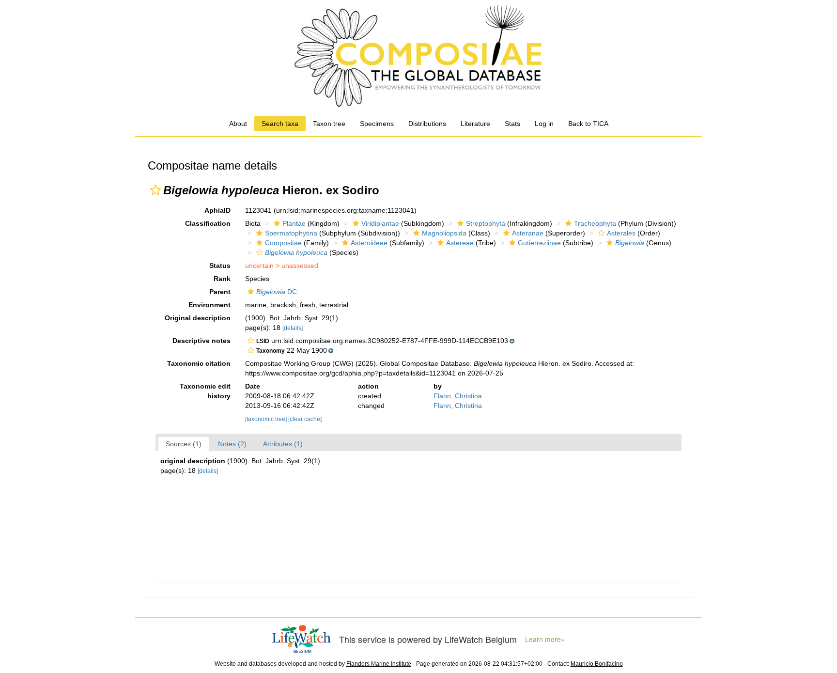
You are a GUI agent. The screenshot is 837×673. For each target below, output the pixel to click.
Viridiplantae (380, 223)
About (238, 123)
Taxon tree (329, 123)
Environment (209, 305)
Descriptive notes (201, 340)
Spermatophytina (291, 233)
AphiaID (217, 210)
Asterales (621, 233)
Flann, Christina (458, 396)
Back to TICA (588, 123)
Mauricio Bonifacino (597, 663)
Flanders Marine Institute (378, 663)
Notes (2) (232, 444)
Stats (512, 123)
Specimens (377, 123)
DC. (277, 292)
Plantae (294, 223)
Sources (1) (184, 444)
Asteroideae (369, 243)
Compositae (283, 243)
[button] (155, 190)
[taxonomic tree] (266, 419)
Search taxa (280, 123)
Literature (475, 123)
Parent (220, 292)
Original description (198, 318)
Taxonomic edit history (205, 391)
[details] (292, 328)
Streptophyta (485, 223)
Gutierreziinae (539, 243)
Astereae (460, 243)
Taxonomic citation (199, 363)
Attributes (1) (283, 444)
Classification (208, 223)
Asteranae (527, 233)
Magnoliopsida (444, 233)
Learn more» (545, 639)
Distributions (427, 123)
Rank (222, 278)
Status (220, 265)
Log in (544, 123)
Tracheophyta (595, 223)
